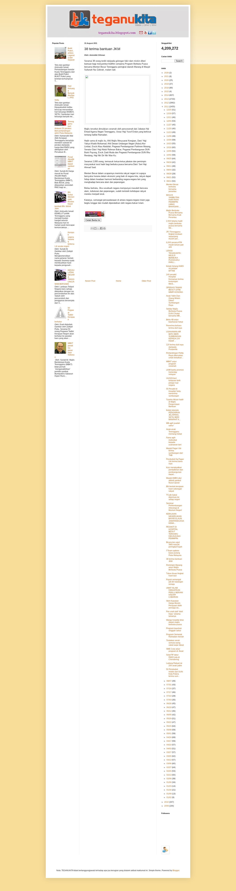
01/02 (169, 797)
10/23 (169, 143)
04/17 (169, 741)
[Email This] (92, 228)
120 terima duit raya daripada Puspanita (175, 347)
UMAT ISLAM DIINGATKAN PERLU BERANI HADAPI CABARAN (174, 592)
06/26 (169, 703)
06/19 (169, 707)
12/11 (169, 117)
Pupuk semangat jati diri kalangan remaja (174, 581)
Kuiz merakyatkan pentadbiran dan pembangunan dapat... (174, 471)
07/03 (169, 700)
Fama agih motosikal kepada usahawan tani (173, 441)
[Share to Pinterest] (104, 228)
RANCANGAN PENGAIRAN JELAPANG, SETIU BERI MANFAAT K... (173, 415)
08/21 (169, 177)
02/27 (169, 767)
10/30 (169, 140)
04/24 (169, 737)
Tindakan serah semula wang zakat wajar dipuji (175, 642)
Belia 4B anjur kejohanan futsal (174, 321)
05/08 (169, 730)
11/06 (169, 136)
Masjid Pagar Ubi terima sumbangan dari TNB (174, 451)
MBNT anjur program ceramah (171, 363)
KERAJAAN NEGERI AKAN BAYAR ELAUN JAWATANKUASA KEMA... (175, 518)
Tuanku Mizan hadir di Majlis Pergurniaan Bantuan (175, 403)
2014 (166, 95)
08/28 (169, 174)
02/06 (169, 778)
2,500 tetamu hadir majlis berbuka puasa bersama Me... (174, 224)
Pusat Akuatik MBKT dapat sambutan (71, 163)
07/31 (169, 685)
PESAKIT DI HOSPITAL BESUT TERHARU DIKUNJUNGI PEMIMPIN (173, 533)
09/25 (169, 158)
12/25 (169, 110)
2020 (166, 80)
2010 (166, 802)
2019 (166, 84)
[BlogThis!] (95, 228)
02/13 (169, 775)
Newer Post (90, 281)
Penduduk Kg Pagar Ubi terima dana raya (175, 461)
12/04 (169, 121)
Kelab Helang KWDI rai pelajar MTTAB (175, 268)
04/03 (169, 748)
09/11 (169, 166)
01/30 (169, 782)
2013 (166, 99)
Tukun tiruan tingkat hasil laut (174, 574)
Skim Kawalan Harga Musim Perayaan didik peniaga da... (174, 604)
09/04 (169, 170)
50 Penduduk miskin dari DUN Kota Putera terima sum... (174, 672)
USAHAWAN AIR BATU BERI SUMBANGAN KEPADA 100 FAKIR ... (173, 336)
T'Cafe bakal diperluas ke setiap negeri (173, 497)
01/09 (169, 794)
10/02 (169, 155)
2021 (166, 76)
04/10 (169, 745)
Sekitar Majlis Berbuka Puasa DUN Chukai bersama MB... (174, 312)
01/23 (169, 786)
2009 (166, 806)
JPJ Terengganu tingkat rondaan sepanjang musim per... (174, 235)
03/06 (169, 763)
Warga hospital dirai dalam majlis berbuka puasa (175, 622)
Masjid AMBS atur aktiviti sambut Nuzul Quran (174, 480)
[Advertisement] (118, 256)
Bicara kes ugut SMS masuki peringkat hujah (174, 544)
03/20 (169, 756)
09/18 (169, 162)
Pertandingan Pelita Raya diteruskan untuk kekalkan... (175, 355)
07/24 (169, 688)
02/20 (169, 771)
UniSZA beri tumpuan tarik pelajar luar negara (173, 381)
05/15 (169, 726)
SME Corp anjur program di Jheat (174, 650)
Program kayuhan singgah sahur (174, 629)
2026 (166, 73)
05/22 (169, 722)
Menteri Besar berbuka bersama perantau (172, 187)
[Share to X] (98, 228)
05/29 (169, 718)
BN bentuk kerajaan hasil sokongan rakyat (175, 488)
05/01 (169, 733)
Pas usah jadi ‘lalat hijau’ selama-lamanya (174, 613)
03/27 (169, 752)
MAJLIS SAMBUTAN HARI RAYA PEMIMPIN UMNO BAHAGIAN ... (173, 201)
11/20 (169, 128)
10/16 (169, 147)
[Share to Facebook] (101, 228)
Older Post (146, 281)
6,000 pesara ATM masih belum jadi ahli (175, 244)
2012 (166, 103)
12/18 (169, 113)
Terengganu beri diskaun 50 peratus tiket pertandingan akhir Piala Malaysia (64, 127)
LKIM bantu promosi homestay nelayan (175, 372)
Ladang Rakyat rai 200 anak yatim (174, 664)
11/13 (169, 132)
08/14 (169, 181)
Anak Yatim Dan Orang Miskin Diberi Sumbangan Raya (173, 300)
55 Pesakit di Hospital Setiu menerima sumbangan (173, 392)
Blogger (176, 870)
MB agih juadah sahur (173, 424)
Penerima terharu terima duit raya (174, 326)
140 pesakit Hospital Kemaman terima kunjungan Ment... (175, 279)
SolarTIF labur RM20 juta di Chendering (173, 657)
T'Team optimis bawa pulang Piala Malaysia (173, 553)
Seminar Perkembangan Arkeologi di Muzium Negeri (174, 506)
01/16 (169, 790)
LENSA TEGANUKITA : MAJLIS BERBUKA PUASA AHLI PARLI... (173, 256)
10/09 (169, 151)
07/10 (169, 696)
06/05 (169, 715)
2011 (166, 106)
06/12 (169, 711)
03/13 (169, 760)
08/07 (169, 681)
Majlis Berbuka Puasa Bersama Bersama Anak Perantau (174, 213)
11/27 (169, 125)
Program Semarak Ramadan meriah (175, 635)
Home (118, 281)
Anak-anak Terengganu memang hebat (174, 431)
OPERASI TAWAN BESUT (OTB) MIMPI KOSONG (174, 289)
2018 (166, 88)
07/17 (169, 692)
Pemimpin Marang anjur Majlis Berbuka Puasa (174, 567)
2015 (166, 91)
